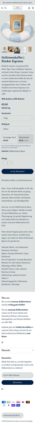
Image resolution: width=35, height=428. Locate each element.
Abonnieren (17, 382)
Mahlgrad (5, 124)
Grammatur (6, 113)
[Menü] (2, 8)
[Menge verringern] (3, 163)
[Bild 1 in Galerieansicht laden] (17, 28)
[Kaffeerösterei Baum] (17, 8)
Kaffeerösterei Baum (17, 151)
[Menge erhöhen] (12, 163)
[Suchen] (6, 8)
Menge (4, 158)
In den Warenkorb (17, 171)
